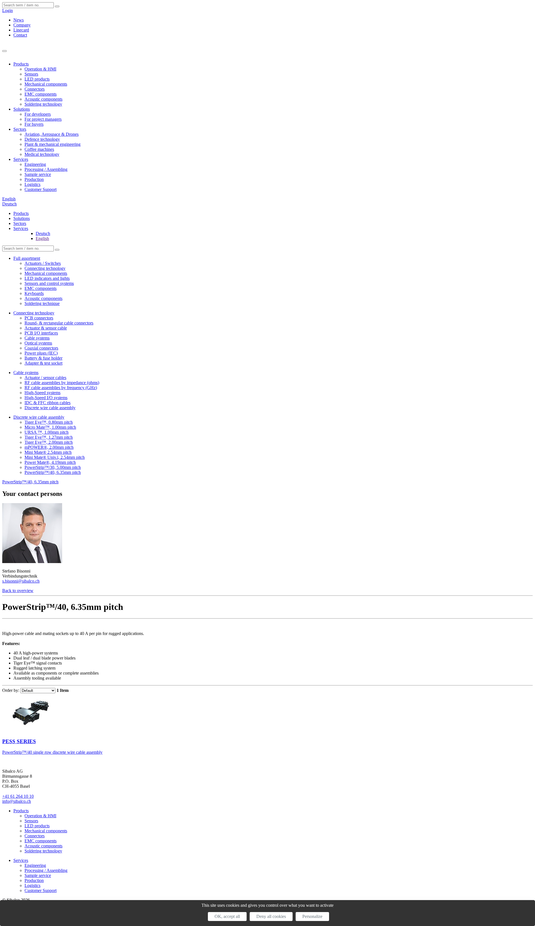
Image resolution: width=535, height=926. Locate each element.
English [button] (9, 199)
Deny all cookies (271, 916)
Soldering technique (42, 303)
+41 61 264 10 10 (18, 796)
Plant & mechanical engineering (53, 144)
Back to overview (17, 590)
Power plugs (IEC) (41, 353)
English (42, 238)
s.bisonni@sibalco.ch (21, 581)
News (18, 20)
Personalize (312, 916)
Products (21, 64)
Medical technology (42, 154)
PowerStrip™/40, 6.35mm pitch (53, 472)
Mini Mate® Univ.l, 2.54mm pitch (55, 457)
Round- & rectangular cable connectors (59, 323)
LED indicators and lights (47, 278)
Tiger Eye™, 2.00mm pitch (49, 442)
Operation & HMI (40, 69)
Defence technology (42, 139)
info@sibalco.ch (16, 801)
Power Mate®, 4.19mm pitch (50, 462)
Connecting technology (45, 268)
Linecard (21, 30)
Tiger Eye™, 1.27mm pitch (49, 437)
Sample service (38, 174)
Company (22, 25)
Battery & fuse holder (43, 358)
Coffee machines (39, 149)
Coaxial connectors (41, 348)
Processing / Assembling (46, 169)
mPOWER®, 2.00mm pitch (49, 447)
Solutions (21, 109)
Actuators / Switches (43, 263)
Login (7, 10)
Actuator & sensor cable (46, 328)
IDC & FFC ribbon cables (47, 402)
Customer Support (41, 189)
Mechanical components (46, 84)
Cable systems (37, 338)
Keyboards (34, 293)
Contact (20, 35)
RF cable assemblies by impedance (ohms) (62, 382)
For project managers (43, 119)
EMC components (41, 94)
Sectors (19, 129)
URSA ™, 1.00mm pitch (47, 432)
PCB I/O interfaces (41, 333)
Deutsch (9, 204)
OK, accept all (227, 916)
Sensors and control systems (49, 283)
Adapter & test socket (43, 363)
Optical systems (38, 343)
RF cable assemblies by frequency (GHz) (61, 387)
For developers (38, 114)
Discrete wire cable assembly (50, 407)
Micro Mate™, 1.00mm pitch (50, 427)
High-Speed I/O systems (46, 397)
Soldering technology (43, 104)
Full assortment (26, 258)
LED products (37, 79)
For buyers (34, 124)
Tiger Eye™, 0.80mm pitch (49, 422)
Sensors (31, 74)
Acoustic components (43, 99)
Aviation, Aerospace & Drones (52, 134)
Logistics (32, 184)
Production (34, 179)
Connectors (35, 89)
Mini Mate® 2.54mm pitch (48, 452)
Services (20, 159)
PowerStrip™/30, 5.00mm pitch (53, 467)
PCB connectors (39, 318)
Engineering (35, 164)
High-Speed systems (42, 392)
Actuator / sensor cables (45, 377)
